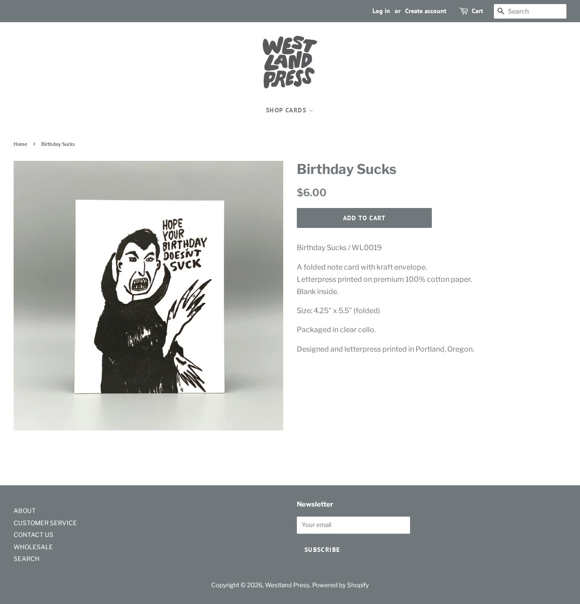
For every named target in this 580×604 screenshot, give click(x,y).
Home (20, 143)
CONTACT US (33, 534)
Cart (477, 11)
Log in (381, 11)
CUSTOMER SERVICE (45, 523)
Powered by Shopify (340, 585)
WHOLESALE (33, 547)
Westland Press (287, 585)
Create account (425, 11)
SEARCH (26, 558)
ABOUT (25, 510)
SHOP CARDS (287, 110)
